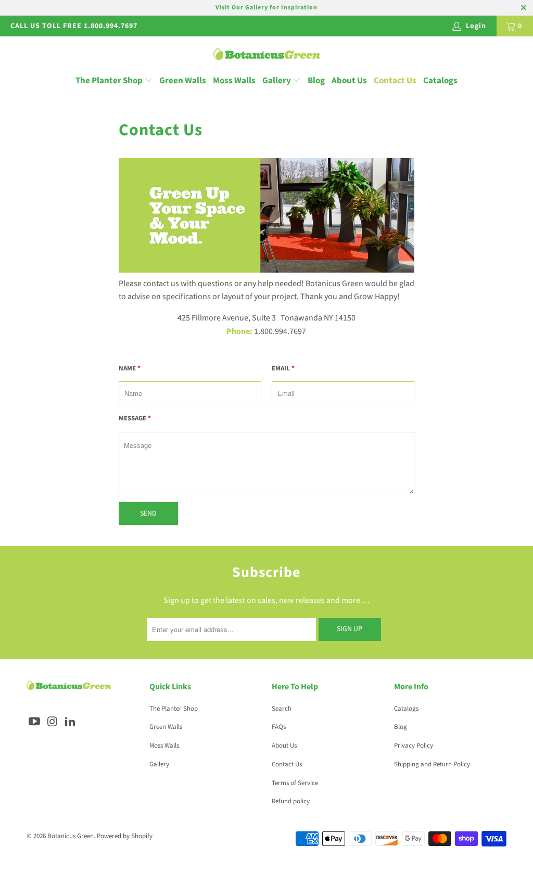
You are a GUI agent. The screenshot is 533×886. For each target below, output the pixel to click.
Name (130, 368)
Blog (316, 80)
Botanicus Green (70, 836)
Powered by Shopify (125, 836)
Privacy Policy (413, 745)
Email (283, 368)
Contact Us (395, 80)
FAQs (279, 726)
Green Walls (182, 80)
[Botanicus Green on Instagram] (52, 722)
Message (135, 418)
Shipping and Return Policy (432, 764)
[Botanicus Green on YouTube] (34, 722)
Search (281, 708)
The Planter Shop (109, 80)
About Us (349, 80)
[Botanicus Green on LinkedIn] (71, 722)
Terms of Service (295, 783)
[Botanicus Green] (266, 55)
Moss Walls (234, 80)
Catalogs (440, 80)
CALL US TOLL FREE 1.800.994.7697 (73, 26)
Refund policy (291, 801)
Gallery (277, 80)
